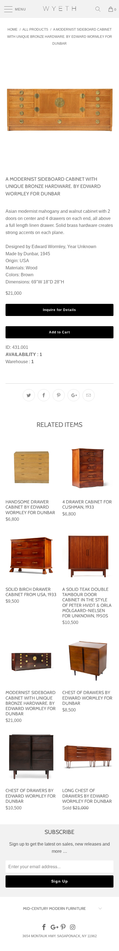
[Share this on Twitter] (29, 395)
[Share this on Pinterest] (59, 395)
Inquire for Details (59, 310)
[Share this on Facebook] (44, 395)
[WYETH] (59, 9)
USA (24, 260)
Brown (27, 274)
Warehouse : (20, 361)
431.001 (20, 347)
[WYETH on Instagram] (73, 928)
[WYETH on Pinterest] (63, 928)
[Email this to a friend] (88, 395)
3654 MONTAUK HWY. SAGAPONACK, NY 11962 (59, 936)
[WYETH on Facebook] (44, 928)
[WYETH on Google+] (54, 928)
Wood (31, 267)
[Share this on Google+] (74, 395)
